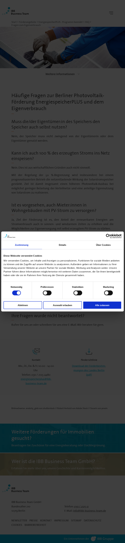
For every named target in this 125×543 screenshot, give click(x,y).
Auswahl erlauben (62, 305)
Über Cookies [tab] (103, 245)
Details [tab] (62, 245)
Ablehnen (23, 305)
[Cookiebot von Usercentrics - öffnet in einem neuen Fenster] (108, 236)
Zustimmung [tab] (22, 245)
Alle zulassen (102, 305)
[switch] (47, 293)
